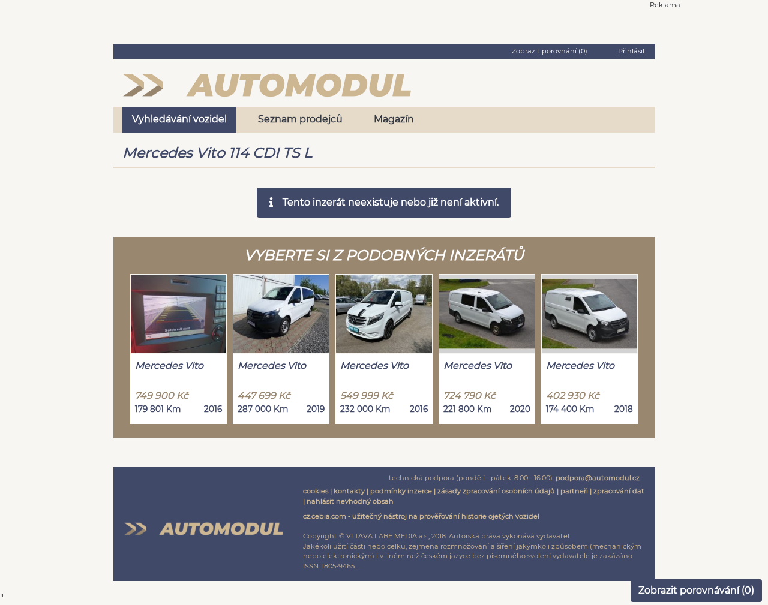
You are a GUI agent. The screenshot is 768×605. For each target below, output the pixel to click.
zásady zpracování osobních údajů (496, 491)
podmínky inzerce (401, 491)
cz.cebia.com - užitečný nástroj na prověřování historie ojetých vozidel (421, 516)
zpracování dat (618, 491)
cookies (315, 491)
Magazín (394, 119)
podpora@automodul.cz (598, 478)
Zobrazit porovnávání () (696, 590)
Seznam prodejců (300, 119)
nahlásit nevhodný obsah (350, 501)
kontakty (349, 491)
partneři (574, 491)
